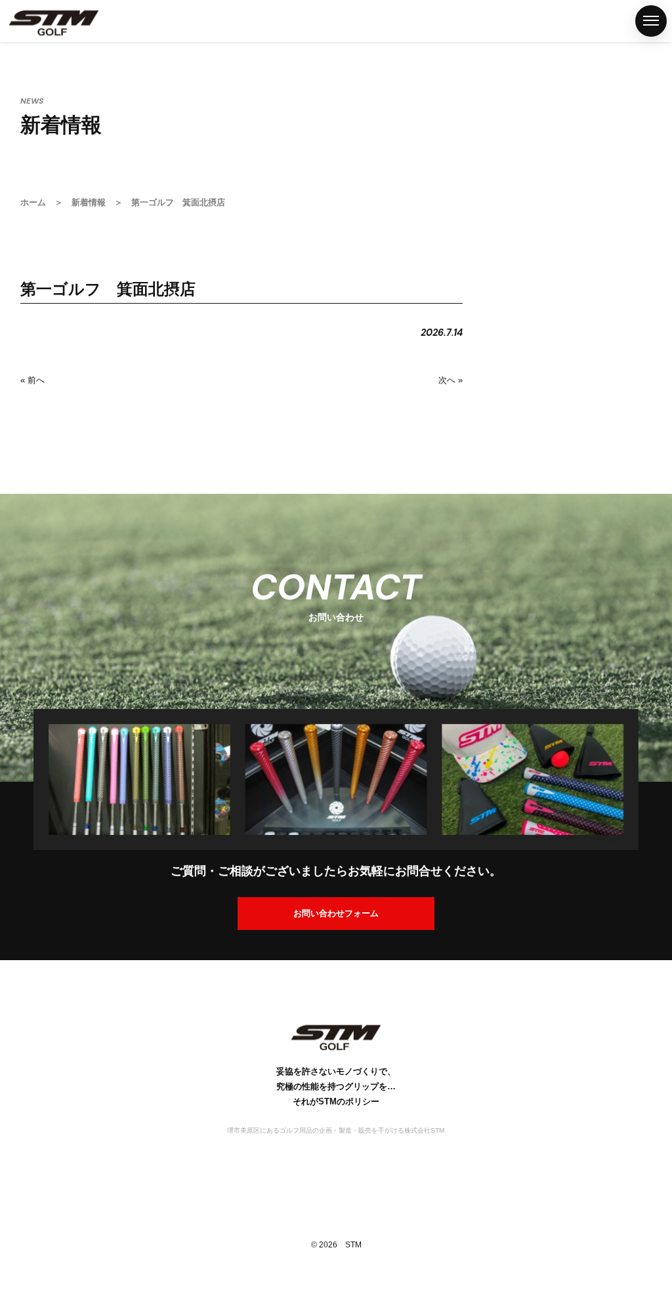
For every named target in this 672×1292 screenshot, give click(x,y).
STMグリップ (15, 389)
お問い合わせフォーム (336, 913)
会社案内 (15, 831)
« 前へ (32, 380)
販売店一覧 (15, 598)
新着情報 (89, 202)
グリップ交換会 (15, 714)
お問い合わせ (15, 934)
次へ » (450, 380)
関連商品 (15, 507)
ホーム (15, 287)
